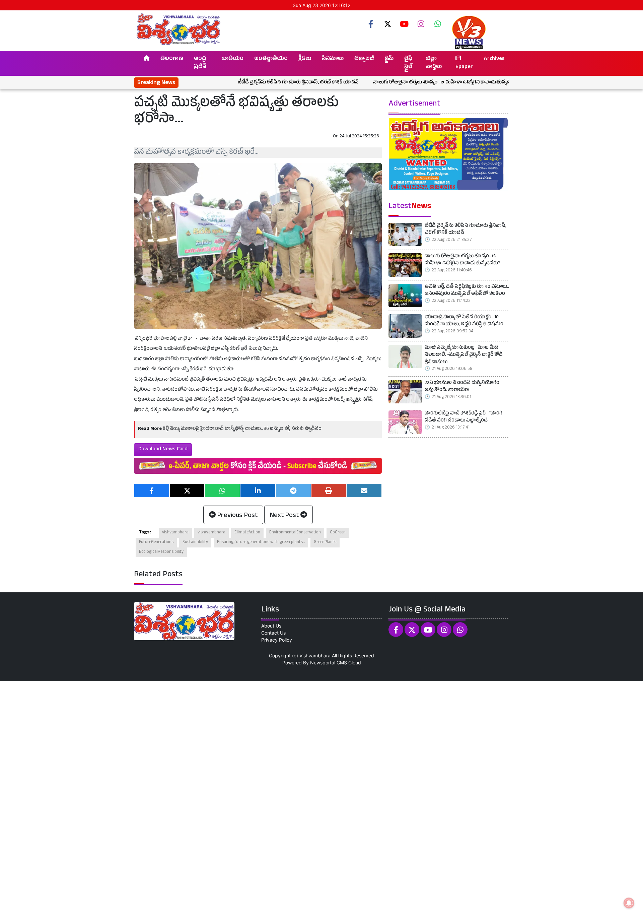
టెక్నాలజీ (364, 59)
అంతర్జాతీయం (271, 59)
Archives (494, 59)
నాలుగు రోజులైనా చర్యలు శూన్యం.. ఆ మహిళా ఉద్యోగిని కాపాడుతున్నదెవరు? (412, 82)
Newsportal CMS (328, 662)
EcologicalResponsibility (161, 552)
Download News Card (163, 450)
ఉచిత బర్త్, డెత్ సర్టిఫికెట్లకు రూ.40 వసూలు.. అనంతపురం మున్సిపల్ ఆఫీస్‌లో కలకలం (467, 291)
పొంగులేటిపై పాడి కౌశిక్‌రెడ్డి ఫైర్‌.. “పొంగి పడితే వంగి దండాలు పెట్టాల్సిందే (463, 417)
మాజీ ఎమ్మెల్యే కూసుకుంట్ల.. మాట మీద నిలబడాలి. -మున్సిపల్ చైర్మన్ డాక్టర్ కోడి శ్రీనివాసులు (464, 355)
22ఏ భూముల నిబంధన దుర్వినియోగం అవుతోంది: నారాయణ (462, 387)
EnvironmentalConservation (295, 532)
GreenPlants (325, 542)
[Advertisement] (201, 797)
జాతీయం (232, 59)
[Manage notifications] (629, 903)
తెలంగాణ (171, 59)
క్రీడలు (304, 59)
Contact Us (273, 633)
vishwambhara (211, 532)
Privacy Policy (276, 640)
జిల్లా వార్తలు (434, 63)
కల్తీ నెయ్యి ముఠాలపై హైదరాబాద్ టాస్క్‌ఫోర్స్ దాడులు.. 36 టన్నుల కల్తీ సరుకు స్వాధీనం (242, 429)
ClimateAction (247, 532)
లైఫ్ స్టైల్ (408, 63)
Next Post (285, 516)
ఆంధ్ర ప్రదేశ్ (200, 63)
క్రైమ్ (389, 59)
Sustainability (195, 542)
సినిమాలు (333, 59)
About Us (271, 626)
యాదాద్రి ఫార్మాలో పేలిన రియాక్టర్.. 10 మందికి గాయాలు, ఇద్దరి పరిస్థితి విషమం (464, 321)
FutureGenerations (156, 542)
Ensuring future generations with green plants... (261, 542)
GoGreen (338, 532)
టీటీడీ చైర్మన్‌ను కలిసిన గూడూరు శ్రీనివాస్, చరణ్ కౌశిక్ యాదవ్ (263, 82)
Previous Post (237, 516)
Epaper (464, 67)
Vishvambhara (315, 655)
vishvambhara (175, 532)
